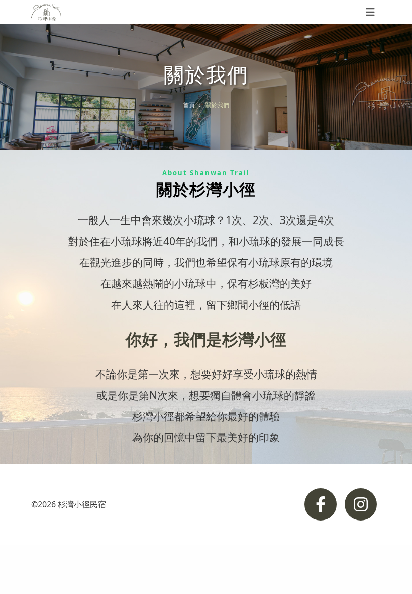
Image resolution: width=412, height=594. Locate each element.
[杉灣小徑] (46, 12)
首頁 (189, 105)
